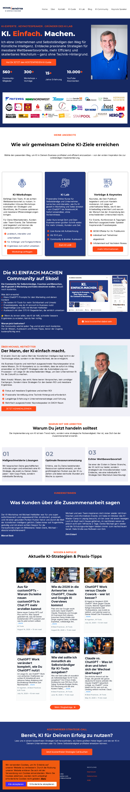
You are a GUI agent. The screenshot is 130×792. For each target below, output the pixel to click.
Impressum (91, 772)
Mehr (43, 778)
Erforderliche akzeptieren (42, 784)
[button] (31, 600)
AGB (89, 780)
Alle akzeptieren (16, 784)
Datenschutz (92, 776)
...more (20, 623)
